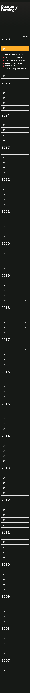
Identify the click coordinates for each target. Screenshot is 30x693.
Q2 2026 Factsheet (11, 66)
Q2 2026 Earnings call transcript (15, 69)
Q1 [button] (4, 76)
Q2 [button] (4, 49)
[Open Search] (27, 27)
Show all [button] (24, 36)
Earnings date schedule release (15, 54)
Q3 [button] (4, 98)
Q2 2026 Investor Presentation (15, 63)
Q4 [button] (4, 93)
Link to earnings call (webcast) (15, 60)
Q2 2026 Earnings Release (13, 57)
